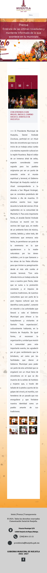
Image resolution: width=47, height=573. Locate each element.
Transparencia (30, 514)
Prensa (20, 514)
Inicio (13, 514)
